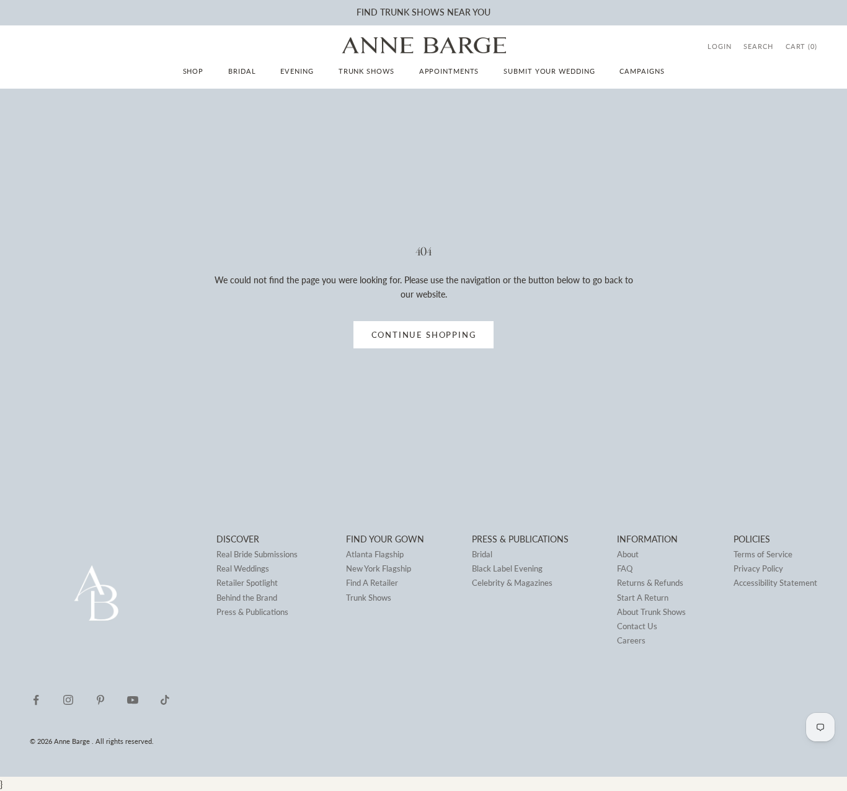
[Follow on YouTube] (132, 700)
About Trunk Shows (651, 612)
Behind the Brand (246, 598)
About (628, 554)
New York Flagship (378, 568)
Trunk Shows (366, 71)
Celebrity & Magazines (512, 583)
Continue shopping (423, 335)
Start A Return (642, 598)
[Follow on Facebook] (36, 700)
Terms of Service (763, 554)
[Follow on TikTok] (165, 700)
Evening (296, 71)
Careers (631, 640)
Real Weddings (242, 568)
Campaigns (641, 71)
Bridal (241, 71)
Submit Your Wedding (549, 71)
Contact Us (637, 626)
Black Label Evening (507, 568)
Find (367, 12)
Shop (193, 71)
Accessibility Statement (775, 583)
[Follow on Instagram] (68, 700)
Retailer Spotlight (247, 583)
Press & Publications (252, 612)
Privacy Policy (758, 568)
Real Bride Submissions (257, 554)
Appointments (449, 71)
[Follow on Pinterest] (100, 700)
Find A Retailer (372, 583)
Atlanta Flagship (375, 554)
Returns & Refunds (650, 583)
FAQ (624, 568)
